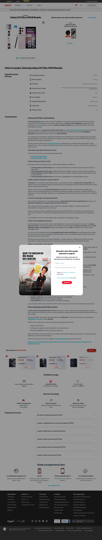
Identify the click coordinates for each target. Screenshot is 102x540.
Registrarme (67, 282)
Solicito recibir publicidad (63, 278)
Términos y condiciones (69, 272)
